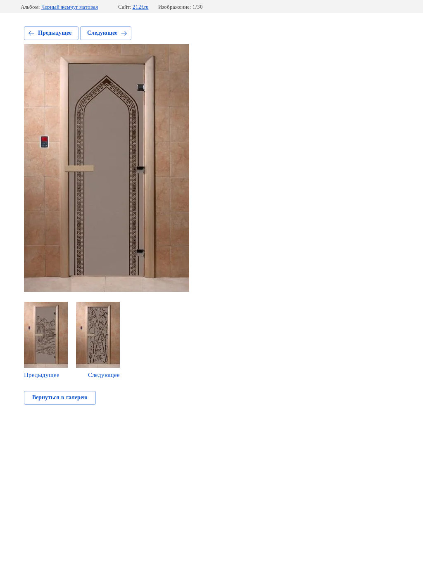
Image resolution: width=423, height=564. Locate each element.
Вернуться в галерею (60, 397)
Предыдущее (54, 33)
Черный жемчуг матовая (69, 7)
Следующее (102, 33)
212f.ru (141, 7)
